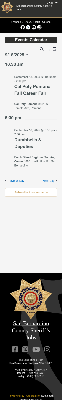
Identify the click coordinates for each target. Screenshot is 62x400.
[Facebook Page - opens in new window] (22, 27)
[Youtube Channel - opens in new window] (34, 27)
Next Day (48, 181)
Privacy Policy (16, 395)
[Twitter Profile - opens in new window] (28, 27)
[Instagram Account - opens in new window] (39, 27)
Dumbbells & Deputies (28, 142)
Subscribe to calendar (29, 192)
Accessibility (33, 395)
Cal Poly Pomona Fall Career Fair (32, 89)
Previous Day (16, 181)
